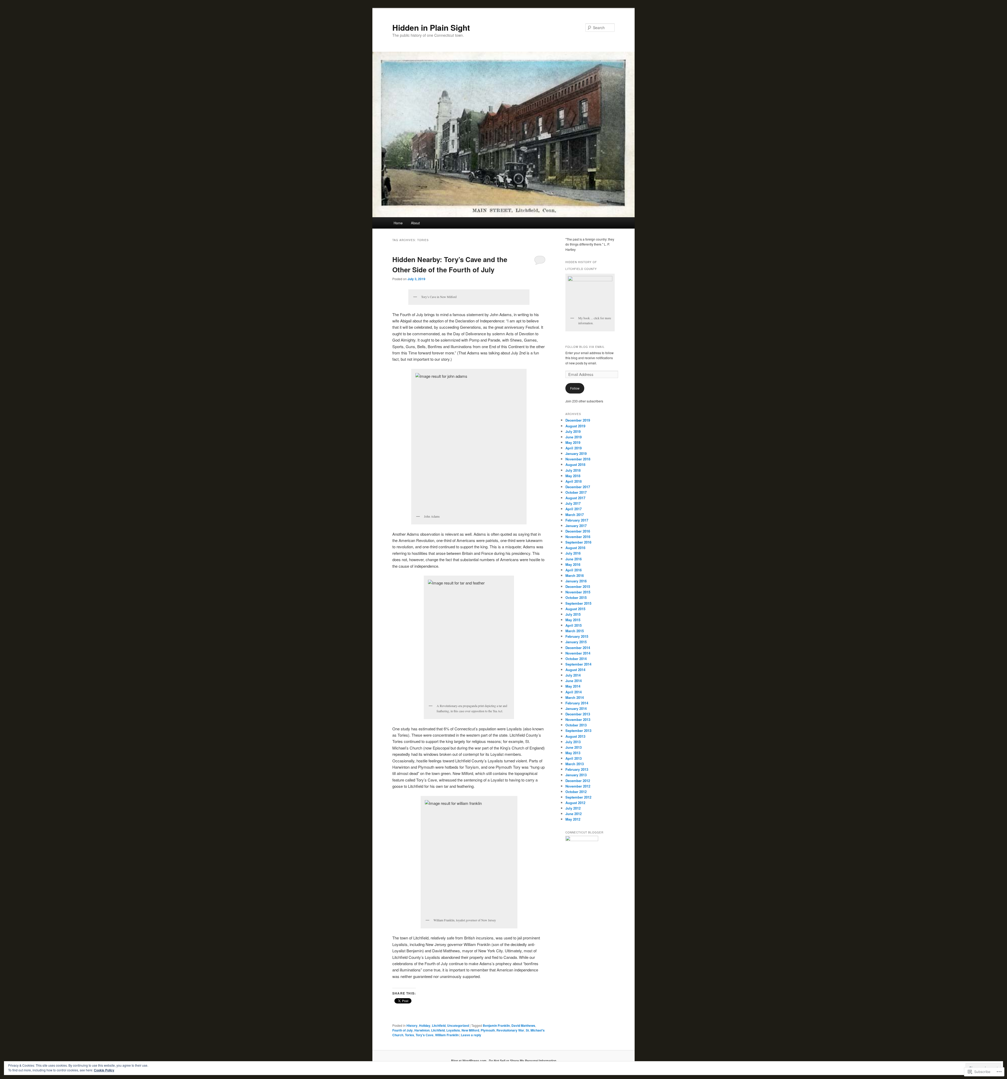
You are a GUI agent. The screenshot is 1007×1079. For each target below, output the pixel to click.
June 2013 (573, 747)
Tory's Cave (424, 1035)
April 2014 (573, 691)
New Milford (470, 1030)
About (415, 222)
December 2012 (577, 780)
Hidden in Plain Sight (431, 27)
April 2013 (573, 758)
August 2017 (575, 497)
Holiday (424, 1025)
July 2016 (573, 553)
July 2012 (573, 808)
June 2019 (573, 436)
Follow (575, 388)
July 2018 (573, 470)
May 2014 (572, 686)
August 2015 (575, 608)
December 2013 (577, 713)
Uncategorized (458, 1025)
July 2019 (573, 431)
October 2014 (576, 658)
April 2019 (573, 447)
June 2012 (573, 813)
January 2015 (576, 641)
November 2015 (577, 591)
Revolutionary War (510, 1030)
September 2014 (578, 664)
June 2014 (573, 680)
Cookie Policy (104, 1070)
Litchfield (439, 1025)
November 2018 (577, 458)
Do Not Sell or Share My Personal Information (522, 1060)
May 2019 (572, 442)
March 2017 (574, 514)
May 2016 (572, 564)
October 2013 (576, 724)
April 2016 (573, 569)
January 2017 (576, 525)
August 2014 (575, 669)
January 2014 (576, 708)
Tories (409, 1035)
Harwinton (422, 1030)
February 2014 (576, 702)
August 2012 (575, 802)
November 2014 (577, 653)
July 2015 (573, 614)
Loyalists (453, 1030)
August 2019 (575, 425)
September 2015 (578, 603)
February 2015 (576, 636)
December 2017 (577, 486)
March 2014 (574, 697)
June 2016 (573, 558)
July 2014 (573, 675)
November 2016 (577, 536)
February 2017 (576, 520)
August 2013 (575, 736)
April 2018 (573, 481)
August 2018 (575, 464)
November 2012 (577, 786)
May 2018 (572, 475)
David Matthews (523, 1025)
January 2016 (576, 580)
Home (398, 222)
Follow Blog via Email (585, 347)
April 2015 (573, 625)
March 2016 (574, 575)
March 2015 (574, 630)
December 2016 (577, 531)
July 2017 (573, 503)
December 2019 (577, 420)
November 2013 (577, 719)
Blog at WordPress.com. (469, 1060)
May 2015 (572, 619)
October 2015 (576, 597)
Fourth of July (402, 1030)
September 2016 (578, 542)
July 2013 (573, 741)
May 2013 (572, 752)
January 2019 (576, 453)
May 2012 (572, 819)
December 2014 (577, 647)
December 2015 (577, 586)
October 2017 (576, 492)
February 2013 (576, 769)
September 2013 (578, 730)
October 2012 (576, 791)
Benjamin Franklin (496, 1025)
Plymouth (488, 1030)
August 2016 (575, 547)
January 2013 (576, 774)
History (411, 1025)
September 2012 (578, 797)
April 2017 (573, 508)
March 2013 (574, 763)
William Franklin (447, 1035)
